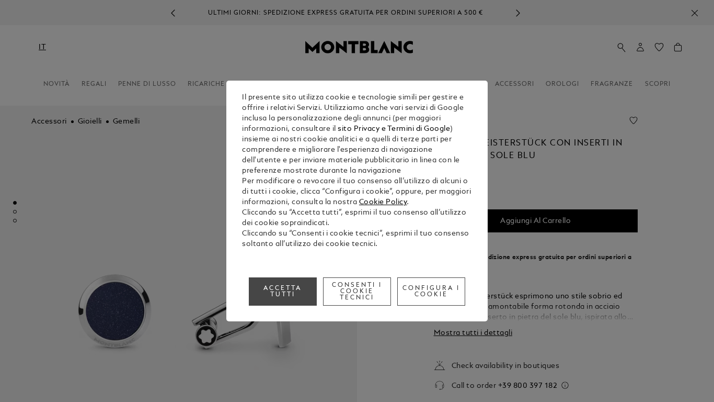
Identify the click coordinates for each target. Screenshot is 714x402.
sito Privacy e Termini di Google (394, 129)
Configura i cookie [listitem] (431, 291)
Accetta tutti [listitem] (282, 291)
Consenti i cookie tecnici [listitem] (357, 291)
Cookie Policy (383, 202)
